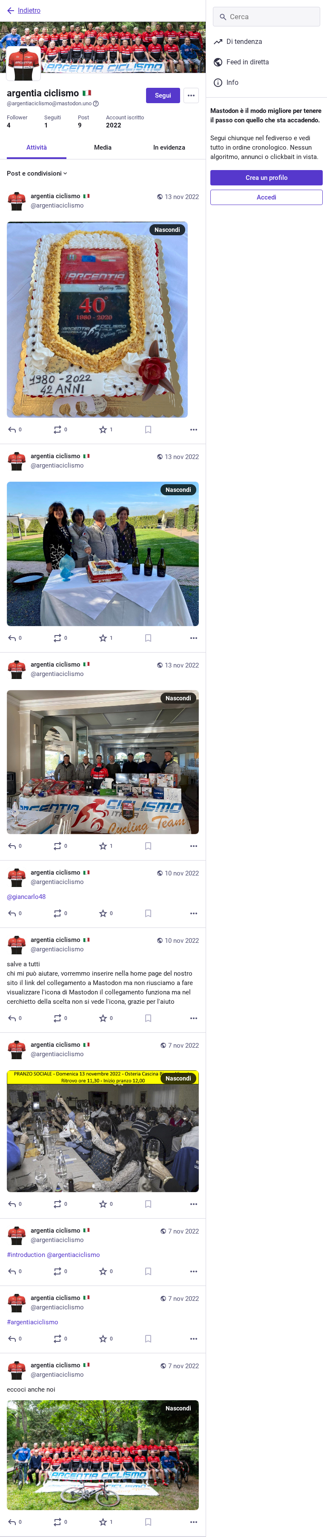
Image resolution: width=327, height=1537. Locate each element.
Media (103, 147)
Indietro (29, 10)
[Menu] (191, 95)
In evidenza (169, 147)
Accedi (266, 197)
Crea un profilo (267, 178)
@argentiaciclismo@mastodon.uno (49, 103)
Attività (36, 147)
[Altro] (194, 430)
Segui (163, 95)
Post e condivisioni (34, 173)
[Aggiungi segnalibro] (148, 430)
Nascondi (167, 229)
